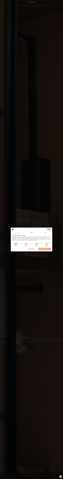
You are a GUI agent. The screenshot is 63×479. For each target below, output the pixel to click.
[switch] (26, 245)
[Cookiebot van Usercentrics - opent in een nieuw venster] (47, 229)
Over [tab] (45, 232)
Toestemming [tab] (17, 232)
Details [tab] (31, 232)
